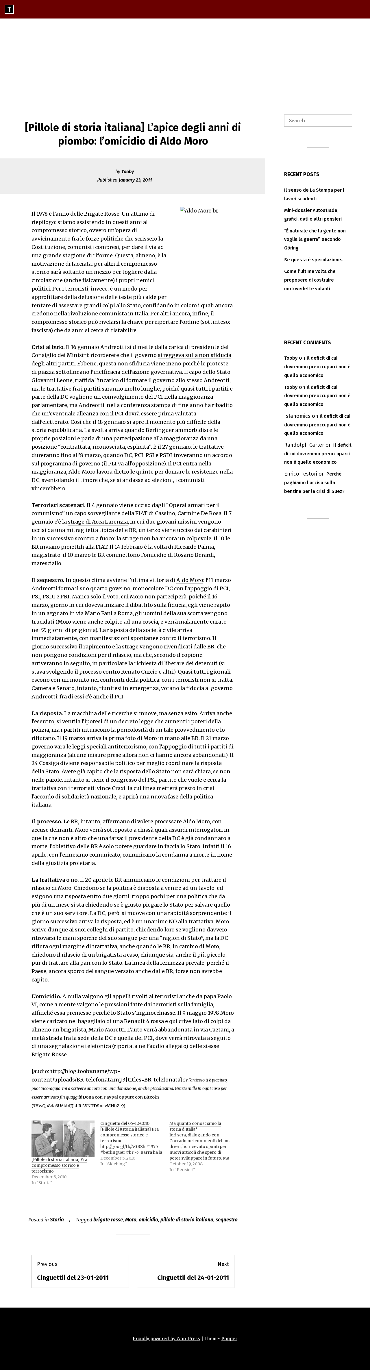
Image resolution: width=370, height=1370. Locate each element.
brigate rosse (108, 1220)
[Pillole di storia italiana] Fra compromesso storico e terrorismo (59, 1165)
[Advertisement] (185, 61)
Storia (57, 1220)
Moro (130, 1220)
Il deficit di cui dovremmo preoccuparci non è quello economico (317, 366)
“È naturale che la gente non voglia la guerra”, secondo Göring (315, 239)
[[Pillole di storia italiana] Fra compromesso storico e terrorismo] (63, 1139)
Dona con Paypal (100, 1097)
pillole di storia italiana (186, 1220)
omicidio (148, 1220)
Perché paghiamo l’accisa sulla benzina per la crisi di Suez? (314, 482)
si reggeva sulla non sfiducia (194, 355)
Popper (229, 1338)
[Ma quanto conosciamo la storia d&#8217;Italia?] (203, 1147)
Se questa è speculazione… (314, 259)
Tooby (127, 171)
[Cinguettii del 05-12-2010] (134, 1144)
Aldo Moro (189, 580)
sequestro (227, 1220)
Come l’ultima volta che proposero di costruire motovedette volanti (310, 280)
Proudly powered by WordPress (166, 1338)
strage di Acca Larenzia (98, 521)
